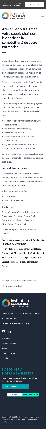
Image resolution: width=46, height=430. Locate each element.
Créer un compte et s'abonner (15, 386)
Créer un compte (17, 4)
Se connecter (7, 4)
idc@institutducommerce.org (15, 323)
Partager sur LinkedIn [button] (14, 286)
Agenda (5, 348)
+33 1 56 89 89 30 (9, 318)
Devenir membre (9, 343)
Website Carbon (30, 395)
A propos (6, 338)
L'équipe (5, 358)
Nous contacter (8, 353)
